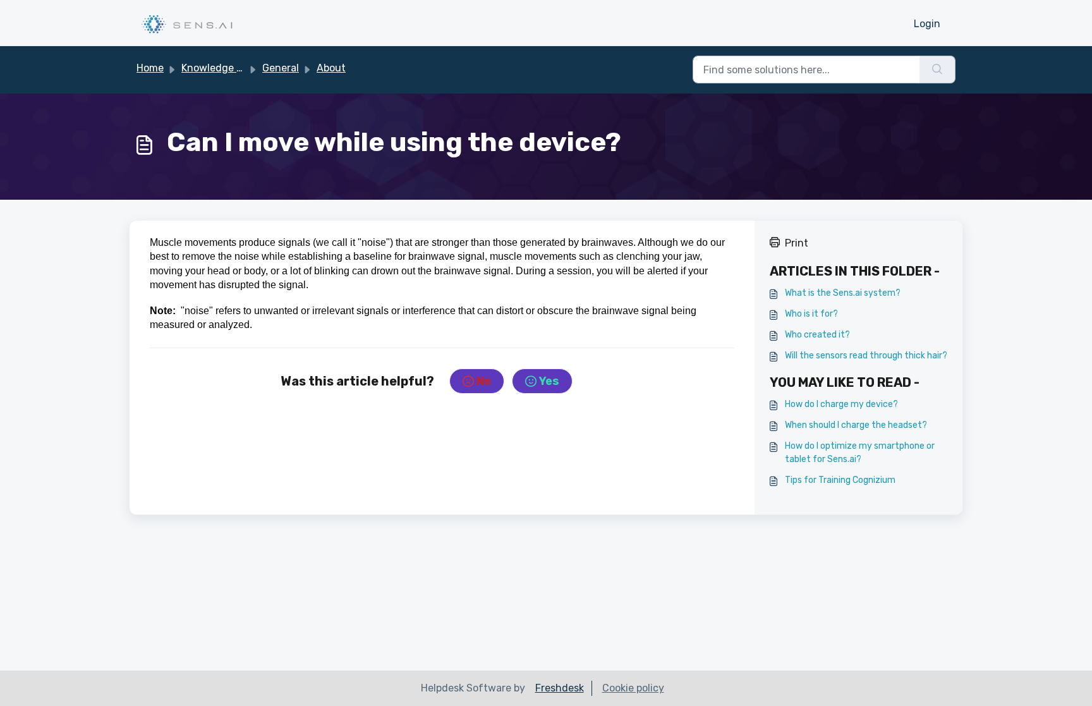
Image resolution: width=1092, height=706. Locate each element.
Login (927, 24)
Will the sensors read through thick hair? (866, 355)
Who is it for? (811, 313)
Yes (549, 381)
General (280, 68)
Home (150, 68)
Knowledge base (219, 68)
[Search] (937, 69)
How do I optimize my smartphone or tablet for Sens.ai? (860, 453)
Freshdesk (559, 688)
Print (796, 243)
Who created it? (817, 334)
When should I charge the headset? (856, 425)
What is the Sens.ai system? (843, 293)
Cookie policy (633, 688)
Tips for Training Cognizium (840, 480)
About (331, 68)
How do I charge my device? (841, 404)
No (483, 381)
